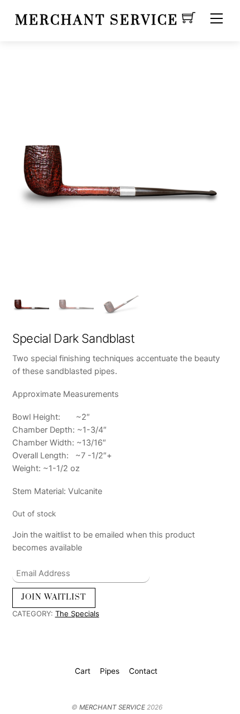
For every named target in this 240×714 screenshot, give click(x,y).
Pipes (109, 671)
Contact (143, 671)
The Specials (77, 613)
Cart (82, 671)
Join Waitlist (53, 597)
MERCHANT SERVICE (112, 707)
